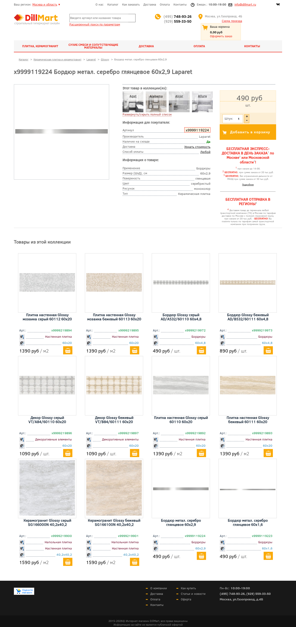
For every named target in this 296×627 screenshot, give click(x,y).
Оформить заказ (221, 36)
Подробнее (248, 184)
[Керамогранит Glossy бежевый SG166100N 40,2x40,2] (114, 514)
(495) (177, 16)
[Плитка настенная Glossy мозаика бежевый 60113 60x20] (114, 290)
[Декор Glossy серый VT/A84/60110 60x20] (47, 393)
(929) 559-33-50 (258, 593)
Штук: (229, 118)
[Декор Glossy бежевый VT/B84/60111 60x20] (114, 393)
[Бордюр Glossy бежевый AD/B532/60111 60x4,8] (247, 283)
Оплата (165, 4)
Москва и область (44, 4)
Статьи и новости (193, 594)
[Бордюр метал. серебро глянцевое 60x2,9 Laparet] (61, 132)
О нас (100, 4)
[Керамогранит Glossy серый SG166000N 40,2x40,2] (47, 514)
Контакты (180, 4)
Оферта (186, 599)
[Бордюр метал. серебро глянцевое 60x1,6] (247, 488)
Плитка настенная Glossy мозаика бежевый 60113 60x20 (114, 316)
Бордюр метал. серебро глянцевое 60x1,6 (248, 522)
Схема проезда (232, 21)
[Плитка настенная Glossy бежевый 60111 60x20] (247, 393)
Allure (202, 96)
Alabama (156, 96)
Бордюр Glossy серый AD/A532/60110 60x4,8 (181, 316)
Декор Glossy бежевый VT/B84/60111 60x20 (114, 419)
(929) (177, 21)
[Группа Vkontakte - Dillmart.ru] (278, 5)
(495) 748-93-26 (232, 593)
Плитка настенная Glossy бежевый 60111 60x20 (248, 419)
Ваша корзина (220, 27)
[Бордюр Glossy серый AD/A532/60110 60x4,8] (181, 283)
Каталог (112, 4)
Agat (133, 96)
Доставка (149, 4)
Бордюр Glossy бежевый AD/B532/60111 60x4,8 (248, 316)
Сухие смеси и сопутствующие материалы (93, 46)
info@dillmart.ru (245, 4)
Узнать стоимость (197, 146)
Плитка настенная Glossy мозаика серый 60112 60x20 (47, 316)
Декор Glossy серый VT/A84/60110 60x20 (47, 419)
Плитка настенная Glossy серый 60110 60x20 (181, 419)
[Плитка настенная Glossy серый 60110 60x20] (181, 393)
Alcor (179, 96)
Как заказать (131, 4)
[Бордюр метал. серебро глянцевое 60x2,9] (181, 488)
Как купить (188, 588)
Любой (205, 152)
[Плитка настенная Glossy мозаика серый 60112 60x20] (47, 290)
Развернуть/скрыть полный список (147, 114)
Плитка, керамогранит (40, 46)
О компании (158, 588)
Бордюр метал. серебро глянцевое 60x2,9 (181, 522)
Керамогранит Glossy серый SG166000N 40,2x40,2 (47, 522)
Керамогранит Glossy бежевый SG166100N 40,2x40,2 (114, 522)
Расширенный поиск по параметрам (94, 24)
